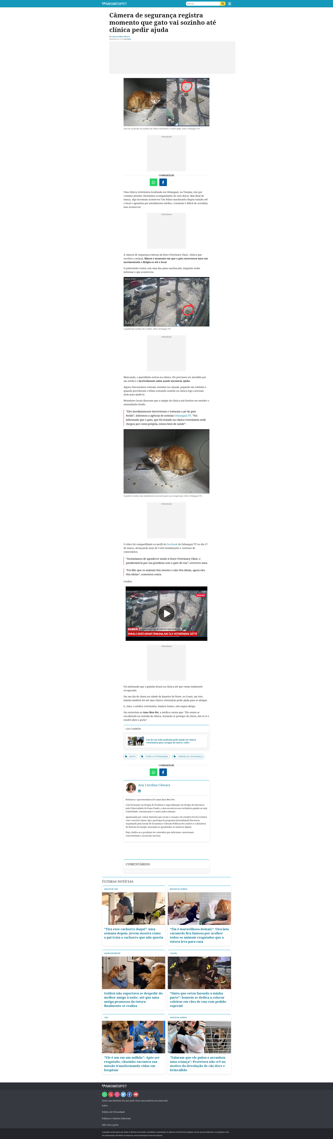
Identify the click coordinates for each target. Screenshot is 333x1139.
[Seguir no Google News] (110, 1094)
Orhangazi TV (182, 415)
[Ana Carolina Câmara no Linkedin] (139, 791)
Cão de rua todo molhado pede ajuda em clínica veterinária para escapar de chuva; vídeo (171, 741)
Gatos (129, 39)
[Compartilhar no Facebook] (163, 182)
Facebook (172, 544)
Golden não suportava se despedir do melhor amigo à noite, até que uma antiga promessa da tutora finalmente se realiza (133, 999)
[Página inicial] (134, 3)
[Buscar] (223, 4)
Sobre (105, 1105)
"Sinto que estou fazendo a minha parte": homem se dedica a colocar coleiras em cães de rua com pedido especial (198, 999)
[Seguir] (117, 1094)
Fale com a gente (110, 1124)
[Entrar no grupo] (104, 1094)
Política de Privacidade (113, 1112)
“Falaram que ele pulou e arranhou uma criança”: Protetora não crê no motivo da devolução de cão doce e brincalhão (198, 1063)
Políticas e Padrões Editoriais (116, 1118)
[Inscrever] (135, 1094)
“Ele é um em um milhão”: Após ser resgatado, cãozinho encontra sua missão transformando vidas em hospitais (132, 1063)
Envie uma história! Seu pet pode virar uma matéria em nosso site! (135, 1100)
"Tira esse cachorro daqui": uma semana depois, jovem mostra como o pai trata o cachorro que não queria (133, 933)
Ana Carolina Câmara (121, 36)
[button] (229, 3)
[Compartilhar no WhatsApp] (153, 182)
